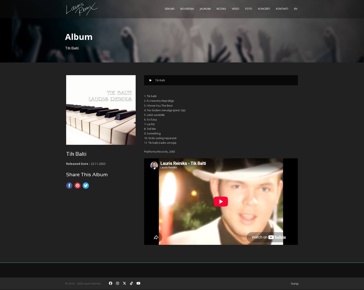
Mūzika (221, 9)
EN (295, 9)
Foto (248, 9)
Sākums (169, 9)
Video (235, 9)
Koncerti (264, 9)
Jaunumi (205, 9)
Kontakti (282, 9)
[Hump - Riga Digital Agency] (295, 283)
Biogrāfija (187, 9)
